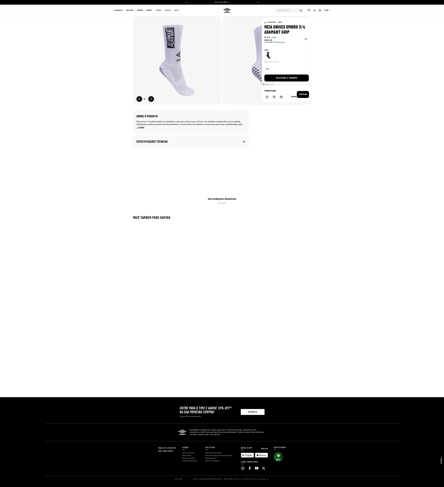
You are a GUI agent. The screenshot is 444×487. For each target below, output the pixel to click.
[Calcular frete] (303, 94)
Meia (280, 22)
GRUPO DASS (178, 479)
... (140, 127)
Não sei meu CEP (292, 94)
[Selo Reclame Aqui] (278, 461)
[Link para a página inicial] (265, 22)
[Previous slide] (186, 2)
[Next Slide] (306, 244)
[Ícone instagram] (242, 468)
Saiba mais (264, 448)
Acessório (272, 22)
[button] (177, 60)
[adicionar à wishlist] (306, 39)
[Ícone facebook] (249, 468)
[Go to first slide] (258, 2)
